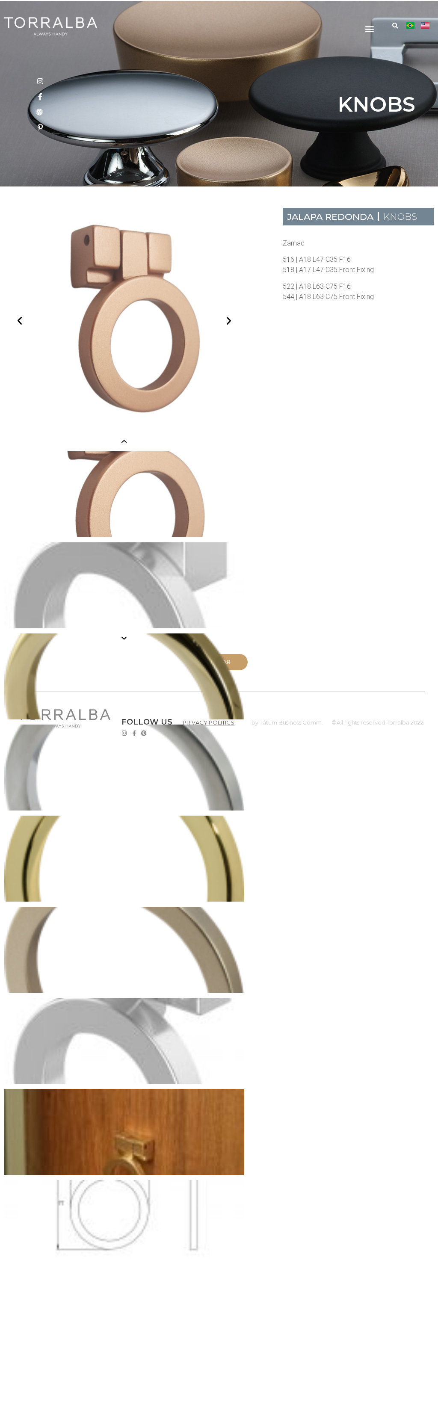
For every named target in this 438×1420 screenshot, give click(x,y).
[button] (370, 28)
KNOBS (400, 216)
